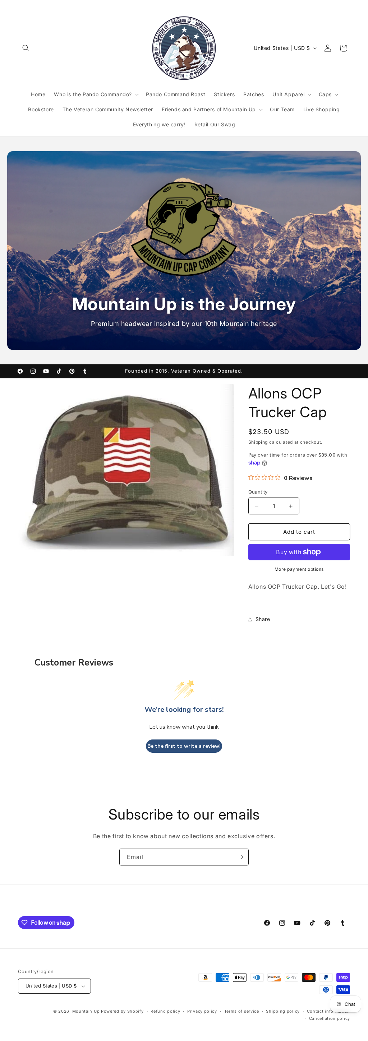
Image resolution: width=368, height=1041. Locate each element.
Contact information (328, 1011)
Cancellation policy (329, 1018)
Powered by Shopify (122, 1011)
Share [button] (263, 619)
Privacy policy (202, 1011)
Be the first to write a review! (184, 746)
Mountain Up (86, 1011)
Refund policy (165, 1011)
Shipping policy (283, 1011)
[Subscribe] (240, 857)
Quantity (258, 492)
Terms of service (241, 1011)
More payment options (299, 569)
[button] (26, 48)
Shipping (258, 442)
